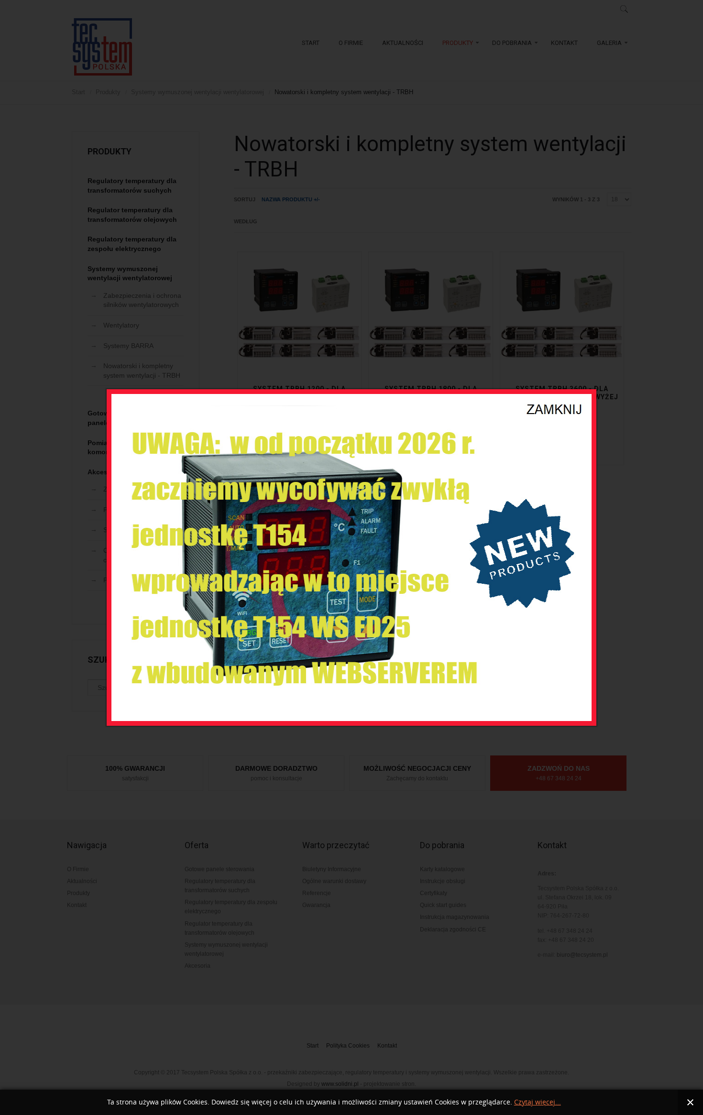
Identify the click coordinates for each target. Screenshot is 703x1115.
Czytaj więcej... (537, 1102)
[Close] (555, 403)
